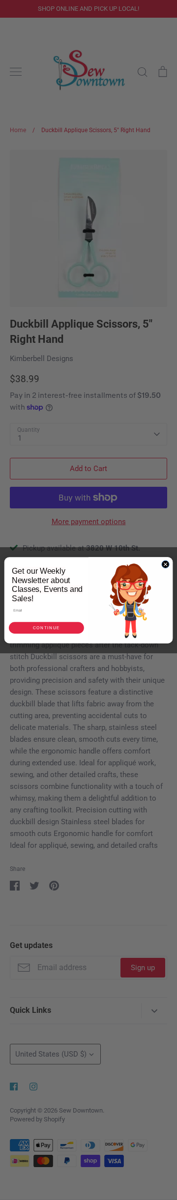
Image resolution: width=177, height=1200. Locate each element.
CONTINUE (46, 627)
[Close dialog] (165, 564)
